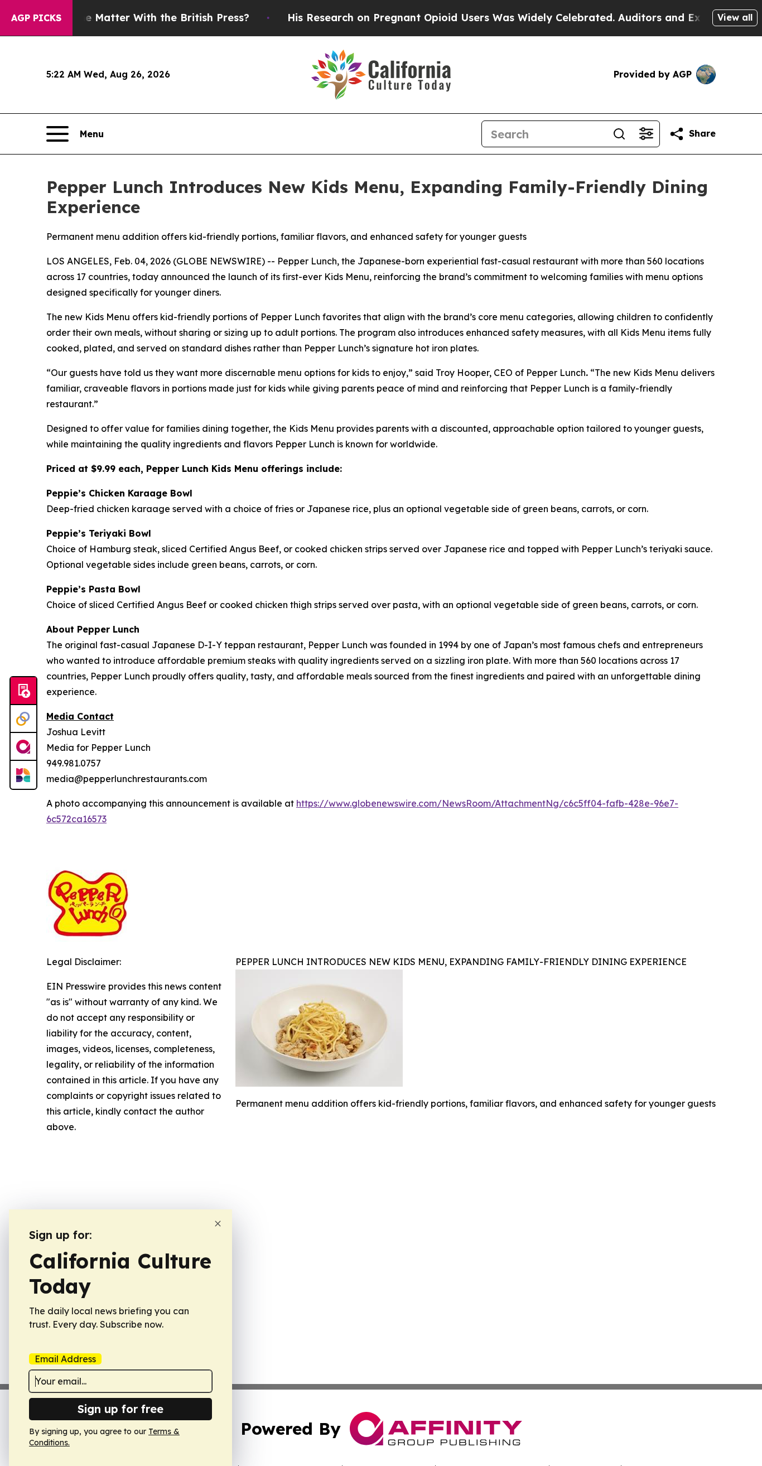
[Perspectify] (23, 719)
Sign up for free (120, 1409)
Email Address (65, 1358)
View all (735, 17)
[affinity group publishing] (23, 747)
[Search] (619, 134)
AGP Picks (36, 17)
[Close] (218, 1223)
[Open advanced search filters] (646, 134)
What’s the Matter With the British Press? (142, 17)
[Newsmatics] (23, 775)
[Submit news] (23, 691)
